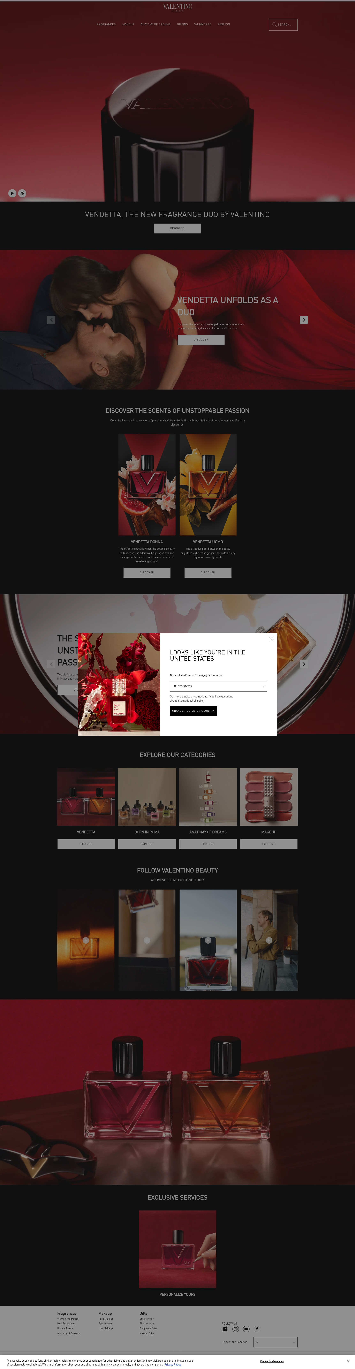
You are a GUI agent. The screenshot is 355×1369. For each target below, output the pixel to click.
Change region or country (193, 711)
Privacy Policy (173, 1364)
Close (271, 639)
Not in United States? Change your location (196, 675)
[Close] (348, 1361)
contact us (200, 696)
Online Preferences (272, 1361)
